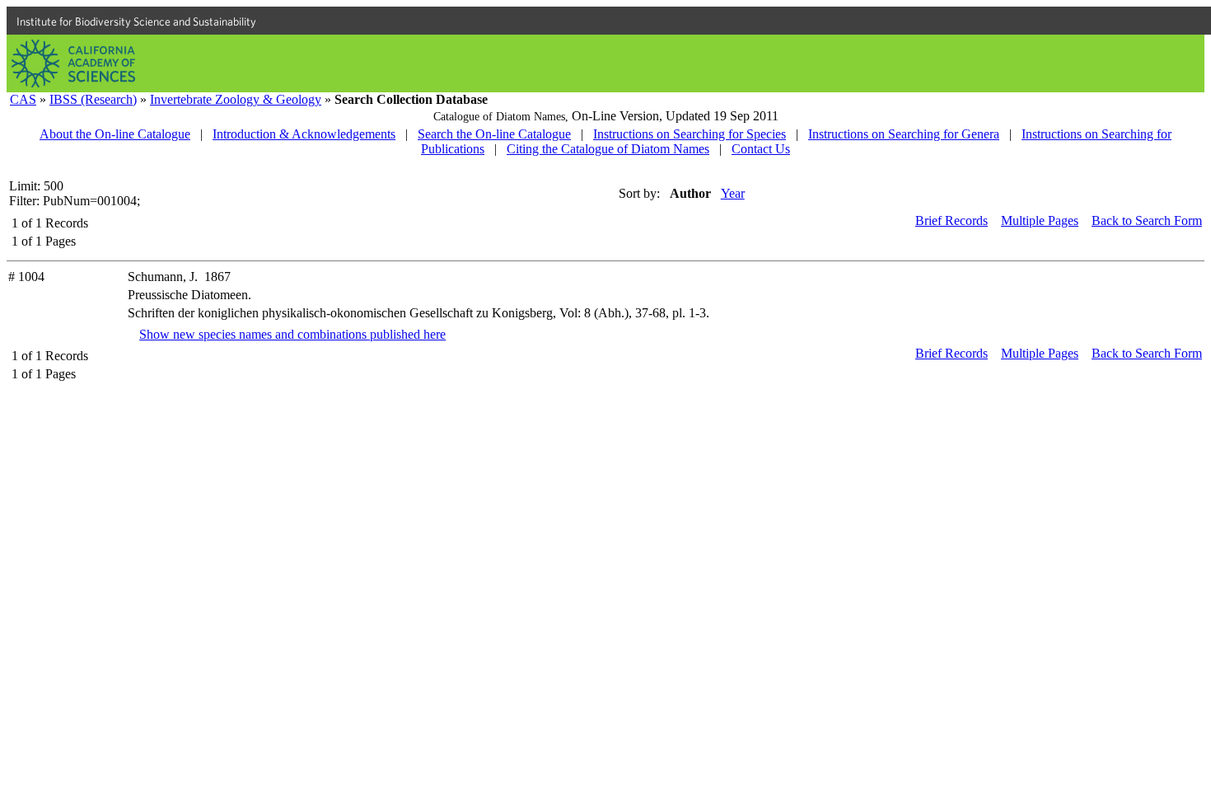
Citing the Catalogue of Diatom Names (608, 149)
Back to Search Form (1147, 220)
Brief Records (951, 220)
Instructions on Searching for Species (689, 134)
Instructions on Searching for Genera (903, 134)
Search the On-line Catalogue (494, 134)
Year (733, 193)
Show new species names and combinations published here (292, 334)
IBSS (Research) (93, 99)
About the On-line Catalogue (115, 134)
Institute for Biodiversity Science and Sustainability (136, 21)
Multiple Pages (1039, 220)
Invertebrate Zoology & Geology (235, 99)
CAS (23, 99)
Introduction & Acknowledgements (304, 134)
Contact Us (761, 149)
